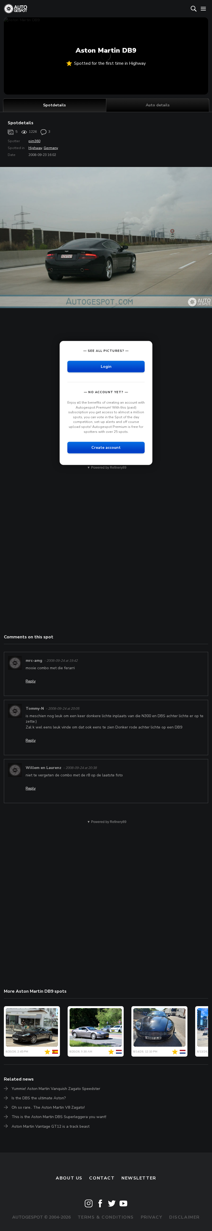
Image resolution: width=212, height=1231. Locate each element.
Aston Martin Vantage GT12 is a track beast (50, 1126)
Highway (35, 148)
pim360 (34, 141)
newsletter (138, 1178)
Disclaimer (184, 1217)
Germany (51, 148)
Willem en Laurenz (43, 767)
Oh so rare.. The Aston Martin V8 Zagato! (48, 1107)
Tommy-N (35, 708)
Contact (102, 1178)
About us (69, 1178)
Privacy (152, 1217)
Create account (106, 447)
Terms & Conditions (106, 1217)
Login (106, 366)
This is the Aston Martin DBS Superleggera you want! (59, 1116)
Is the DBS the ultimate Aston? (39, 1098)
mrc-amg (34, 660)
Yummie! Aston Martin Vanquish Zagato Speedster (56, 1088)
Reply (31, 681)
